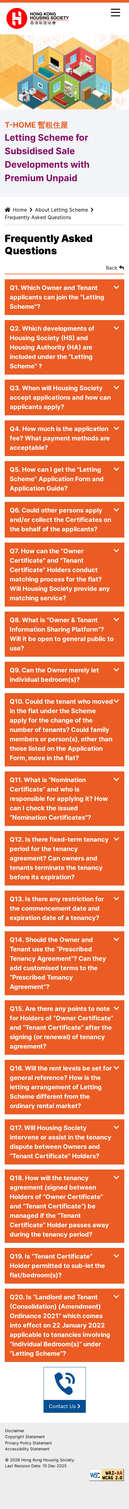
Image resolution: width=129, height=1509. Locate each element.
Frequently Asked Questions (38, 217)
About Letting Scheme (61, 210)
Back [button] (112, 268)
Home (20, 210)
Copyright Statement (25, 1436)
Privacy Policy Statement (28, 1443)
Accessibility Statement (27, 1449)
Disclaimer (14, 1430)
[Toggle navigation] (115, 12)
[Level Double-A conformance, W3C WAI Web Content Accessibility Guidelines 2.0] (106, 1475)
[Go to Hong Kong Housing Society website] (37, 18)
